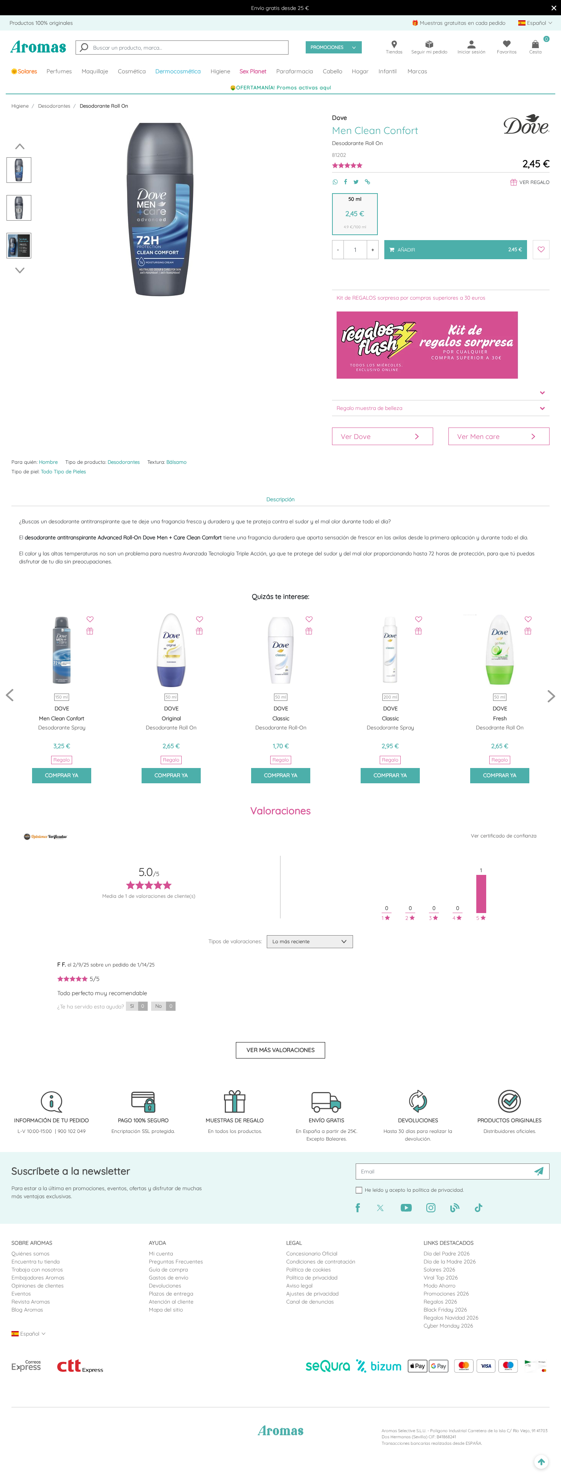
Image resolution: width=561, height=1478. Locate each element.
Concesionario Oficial (311, 1253)
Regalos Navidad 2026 (451, 1317)
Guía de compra (168, 1269)
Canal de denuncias (310, 1301)
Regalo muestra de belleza (369, 408)
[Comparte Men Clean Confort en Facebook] (342, 182)
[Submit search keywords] (84, 48)
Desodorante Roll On (104, 106)
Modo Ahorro (439, 1285)
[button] (253, 71)
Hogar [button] (360, 71)
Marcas (417, 71)
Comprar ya (61, 775)
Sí (137, 1006)
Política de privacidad (311, 1277)
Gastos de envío (168, 1277)
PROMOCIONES (327, 47)
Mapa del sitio (166, 1309)
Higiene (20, 106)
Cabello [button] (332, 71)
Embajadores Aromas (37, 1277)
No (163, 1006)
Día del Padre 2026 (447, 1253)
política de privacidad (438, 1190)
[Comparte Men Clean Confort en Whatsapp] (332, 182)
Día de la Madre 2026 (450, 1261)
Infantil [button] (388, 71)
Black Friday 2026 (445, 1309)
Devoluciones (165, 1285)
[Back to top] (541, 1462)
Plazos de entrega (171, 1293)
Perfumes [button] (59, 71)
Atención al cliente (171, 1301)
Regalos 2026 (440, 1301)
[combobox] (182, 47)
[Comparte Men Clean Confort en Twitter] (353, 182)
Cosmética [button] (132, 71)
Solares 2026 (439, 1269)
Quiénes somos (30, 1253)
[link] (24, 71)
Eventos (21, 1293)
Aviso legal (299, 1285)
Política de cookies (308, 1269)
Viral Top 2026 (441, 1277)
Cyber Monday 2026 (448, 1325)
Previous (17, 146)
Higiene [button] (220, 71)
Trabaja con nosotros (37, 1269)
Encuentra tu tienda (35, 1261)
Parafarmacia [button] (294, 71)
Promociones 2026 (446, 1293)
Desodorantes (54, 106)
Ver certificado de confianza (504, 836)
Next (22, 270)
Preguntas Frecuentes (176, 1261)
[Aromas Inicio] (38, 51)
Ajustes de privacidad (312, 1293)
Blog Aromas (27, 1309)
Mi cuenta (161, 1253)
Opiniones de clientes (37, 1285)
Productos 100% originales (41, 22)
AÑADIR (459, 246)
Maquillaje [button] (95, 71)
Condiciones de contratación (320, 1261)
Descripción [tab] (280, 499)
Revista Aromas (30, 1301)
